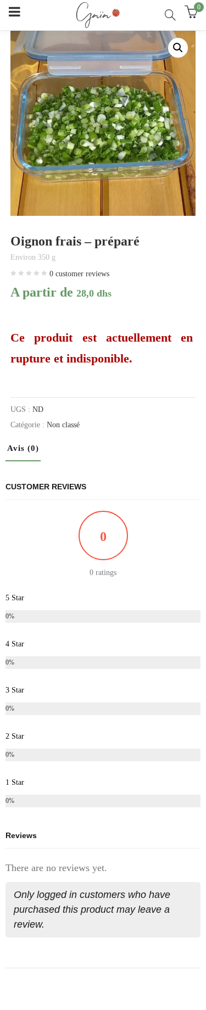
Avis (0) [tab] (23, 448)
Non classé (63, 425)
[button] (178, 48)
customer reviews (79, 274)
